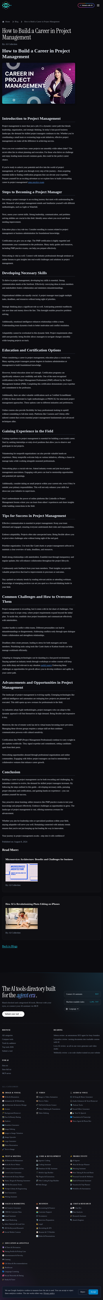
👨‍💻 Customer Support (44, 1212)
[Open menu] (98, 5)
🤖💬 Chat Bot (75, 1208)
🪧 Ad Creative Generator (11, 1208)
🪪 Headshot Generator (10, 1125)
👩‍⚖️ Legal (39, 1224)
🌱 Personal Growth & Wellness (81, 1177)
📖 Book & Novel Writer (11, 1165)
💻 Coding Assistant (43, 1165)
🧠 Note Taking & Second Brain (82, 1173)
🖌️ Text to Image (8, 1149)
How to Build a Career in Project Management (42, 22)
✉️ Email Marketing (9, 1220)
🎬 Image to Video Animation (47, 1097)
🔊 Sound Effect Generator (80, 1109)
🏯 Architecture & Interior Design (14, 1105)
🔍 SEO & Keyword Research (13, 1228)
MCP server (6, 1073)
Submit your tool (13, 1014)
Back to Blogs (9, 946)
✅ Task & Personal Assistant (80, 1181)
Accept (93, 1292)
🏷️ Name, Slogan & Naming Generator (16, 1181)
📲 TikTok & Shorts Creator (46, 1105)
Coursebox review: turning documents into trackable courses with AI (76, 1040)
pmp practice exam (36, 182)
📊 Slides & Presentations (45, 1236)
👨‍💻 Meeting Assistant (78, 1169)
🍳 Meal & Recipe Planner (80, 1165)
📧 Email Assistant (9, 1216)
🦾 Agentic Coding (43, 1161)
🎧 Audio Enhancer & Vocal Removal (84, 1101)
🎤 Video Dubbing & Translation (48, 1109)
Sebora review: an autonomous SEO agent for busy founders (77, 1035)
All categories (7, 1035)
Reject (82, 1292)
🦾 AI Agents (75, 1161)
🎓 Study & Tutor (8, 1280)
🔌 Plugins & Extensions (45, 1177)
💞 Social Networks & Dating (13, 1276)
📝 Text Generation (9, 1193)
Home (7, 22)
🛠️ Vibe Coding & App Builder (47, 1181)
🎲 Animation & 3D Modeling (13, 1101)
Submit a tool (7, 1051)
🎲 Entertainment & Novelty (12, 1255)
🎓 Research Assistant (78, 1216)
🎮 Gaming (6, 1259)
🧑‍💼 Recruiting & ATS (44, 1228)
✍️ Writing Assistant (9, 1197)
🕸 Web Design (41, 1185)
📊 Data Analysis (76, 1212)
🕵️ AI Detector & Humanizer (12, 1161)
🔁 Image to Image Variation (12, 1133)
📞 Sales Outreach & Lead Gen (13, 1224)
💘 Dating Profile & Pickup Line (14, 1251)
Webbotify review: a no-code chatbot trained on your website (77, 1053)
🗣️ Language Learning (10, 1272)
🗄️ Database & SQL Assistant (46, 1169)
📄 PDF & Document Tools (12, 1185)
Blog (16, 22)
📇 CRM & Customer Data (12, 1212)
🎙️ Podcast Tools (76, 1105)
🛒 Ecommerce (41, 1216)
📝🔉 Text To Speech (78, 1113)
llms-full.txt (6, 1069)
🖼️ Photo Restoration (10, 1145)
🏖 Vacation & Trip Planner (80, 1185)
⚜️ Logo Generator (9, 1141)
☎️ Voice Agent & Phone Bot (80, 1121)
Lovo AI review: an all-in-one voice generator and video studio (75, 1047)
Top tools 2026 (8, 1047)
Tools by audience (9, 1043)
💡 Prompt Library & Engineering (14, 1189)
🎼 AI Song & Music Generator (81, 1097)
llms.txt (5, 1066)
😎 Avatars (6, 1109)
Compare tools (7, 1039)
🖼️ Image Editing (8, 1129)
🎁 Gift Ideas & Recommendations (14, 1263)
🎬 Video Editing (42, 1113)
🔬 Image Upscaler (9, 1137)
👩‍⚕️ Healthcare (7, 1267)
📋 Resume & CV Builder (45, 1232)
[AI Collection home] (6, 5)
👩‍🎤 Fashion (6, 1121)
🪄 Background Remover (11, 1113)
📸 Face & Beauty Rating (11, 1117)
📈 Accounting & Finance (45, 1208)
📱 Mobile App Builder (44, 1173)
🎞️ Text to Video (42, 1101)
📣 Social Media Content (11, 1232)
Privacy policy (49, 1293)
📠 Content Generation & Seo (13, 1169)
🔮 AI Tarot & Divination (11, 1247)
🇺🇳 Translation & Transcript (80, 1117)
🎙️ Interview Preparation (45, 1220)
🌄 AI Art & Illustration (10, 1097)
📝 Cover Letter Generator (11, 1173)
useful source (46, 665)
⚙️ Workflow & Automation (80, 1189)
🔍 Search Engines (77, 1220)
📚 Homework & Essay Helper (13, 1177)
